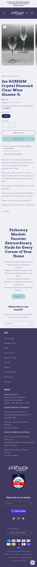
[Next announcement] (33, 3)
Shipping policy (26, 557)
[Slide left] (14, 71)
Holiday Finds (9, 343)
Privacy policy (28, 554)
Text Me (7, 382)
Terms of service (13, 557)
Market (7, 367)
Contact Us (8, 377)
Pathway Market (17, 551)
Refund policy (16, 554)
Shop (6, 348)
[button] (4, 13)
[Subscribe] (30, 323)
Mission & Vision (10, 358)
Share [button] (6, 211)
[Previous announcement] (4, 3)
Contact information (19, 560)
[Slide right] (23, 71)
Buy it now (19, 139)
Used (6, 116)
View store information (13, 154)
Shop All (18, 296)
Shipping (4, 102)
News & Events (10, 372)
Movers (7, 362)
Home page (9, 338)
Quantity (5, 121)
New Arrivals (9, 353)
